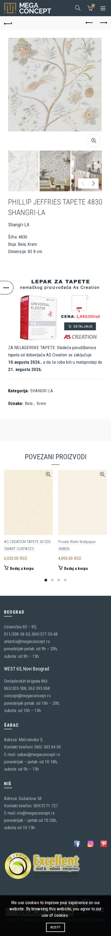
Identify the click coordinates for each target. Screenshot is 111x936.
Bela (29, 403)
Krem (41, 403)
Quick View (48, 474)
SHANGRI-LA (41, 390)
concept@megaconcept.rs (27, 695)
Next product (103, 23)
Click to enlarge (94, 140)
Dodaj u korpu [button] (22, 568)
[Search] (78, 8)
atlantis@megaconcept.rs (27, 641)
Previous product (89, 23)
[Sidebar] (6, 287)
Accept (55, 927)
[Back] (8, 23)
